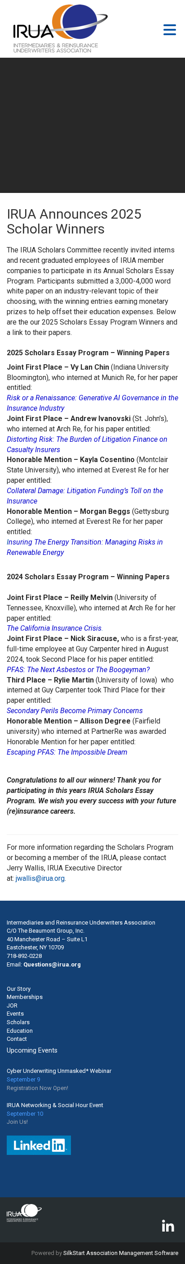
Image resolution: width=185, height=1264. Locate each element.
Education (20, 1030)
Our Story (19, 988)
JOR (12, 1005)
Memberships (25, 997)
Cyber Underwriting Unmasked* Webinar (59, 1070)
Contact (17, 1038)
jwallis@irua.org (40, 878)
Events (15, 1013)
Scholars (18, 1022)
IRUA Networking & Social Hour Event (55, 1105)
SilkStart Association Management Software (120, 1253)
